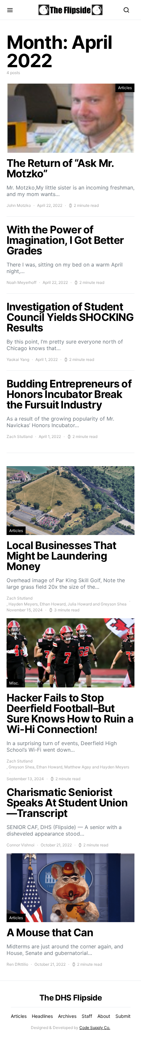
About (103, 1016)
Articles (125, 87)
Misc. (14, 683)
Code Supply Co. (94, 1027)
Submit (123, 1016)
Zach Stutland (19, 598)
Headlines (42, 1016)
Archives (67, 1016)
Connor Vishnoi (20, 844)
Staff (87, 1016)
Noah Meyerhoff (21, 282)
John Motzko (19, 205)
